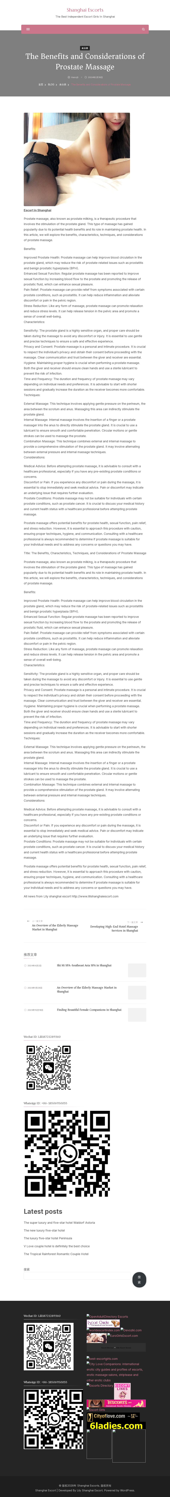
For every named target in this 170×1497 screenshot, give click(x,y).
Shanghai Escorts (85, 10)
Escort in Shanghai (37, 210)
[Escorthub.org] (129, 1432)
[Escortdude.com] (99, 1432)
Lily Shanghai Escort (90, 1490)
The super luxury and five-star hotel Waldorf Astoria (59, 1222)
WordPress (127, 1490)
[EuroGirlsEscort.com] (122, 1335)
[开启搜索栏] (143, 29)
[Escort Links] (122, 1385)
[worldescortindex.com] (103, 1330)
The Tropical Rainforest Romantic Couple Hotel (56, 1254)
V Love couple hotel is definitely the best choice (57, 1246)
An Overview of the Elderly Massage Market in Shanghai (87, 989)
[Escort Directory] (103, 1322)
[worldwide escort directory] (116, 1402)
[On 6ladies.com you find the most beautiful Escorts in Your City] (116, 1424)
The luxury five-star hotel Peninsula (48, 1238)
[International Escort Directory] (100, 1385)
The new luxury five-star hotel (44, 1230)
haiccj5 (74, 77)
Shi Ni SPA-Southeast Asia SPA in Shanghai (84, 965)
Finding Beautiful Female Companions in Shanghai (89, 1009)
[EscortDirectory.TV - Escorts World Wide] (97, 1335)
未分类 (85, 48)
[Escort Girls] (96, 1409)
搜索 (27, 1269)
